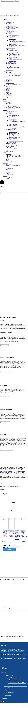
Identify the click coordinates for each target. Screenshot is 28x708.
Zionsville (17, 472)
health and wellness (13, 486)
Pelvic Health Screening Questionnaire (8, 608)
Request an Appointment (8, 7)
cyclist (4, 486)
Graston (10, 684)
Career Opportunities (7, 4)
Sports (4, 494)
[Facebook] (0, 12)
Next (23, 541)
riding (20, 486)
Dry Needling (8, 695)
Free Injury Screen (9, 687)
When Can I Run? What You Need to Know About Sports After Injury (14, 579)
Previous (4, 541)
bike (1, 486)
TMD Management (9, 692)
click (2, 479)
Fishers (10, 472)
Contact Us (3, 667)
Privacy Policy (4, 668)
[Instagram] (1, 12)
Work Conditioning (13, 679)
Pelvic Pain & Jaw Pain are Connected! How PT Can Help (11, 533)
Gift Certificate (6, 5)
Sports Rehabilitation (13, 677)
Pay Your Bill (5, 9)
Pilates (6, 690)
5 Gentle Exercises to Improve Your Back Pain (23, 532)
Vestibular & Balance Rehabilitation (17, 682)
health (7, 486)
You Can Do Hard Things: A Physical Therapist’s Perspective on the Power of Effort (17, 535)
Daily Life (5, 493)
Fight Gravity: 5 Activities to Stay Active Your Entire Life (11, 636)
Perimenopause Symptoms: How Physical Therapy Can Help (6, 533)
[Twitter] (3, 12)
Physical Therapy (9, 675)
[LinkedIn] (2, 12)
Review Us (5, 8)
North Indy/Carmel (4, 472)
